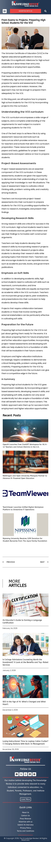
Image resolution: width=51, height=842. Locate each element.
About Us (25, 813)
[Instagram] (25, 774)
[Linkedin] (30, 774)
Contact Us (25, 816)
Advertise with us (25, 822)
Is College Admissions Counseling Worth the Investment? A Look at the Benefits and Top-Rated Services (25, 662)
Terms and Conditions (25, 831)
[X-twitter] (21, 774)
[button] (5, 11)
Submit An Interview (25, 825)
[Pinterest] (34, 774)
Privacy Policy (25, 828)
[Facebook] (17, 774)
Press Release (25, 819)
